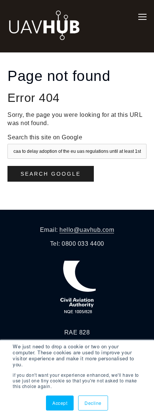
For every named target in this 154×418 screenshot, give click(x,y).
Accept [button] (59, 403)
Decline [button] (93, 403)
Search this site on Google (44, 137)
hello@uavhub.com (86, 230)
